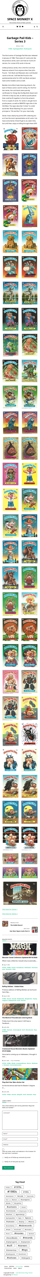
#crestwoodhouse (21, 1063)
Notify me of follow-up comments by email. (18, 1157)
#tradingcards (28, 49)
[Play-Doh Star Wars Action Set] (20, 1074)
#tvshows (5, 1031)
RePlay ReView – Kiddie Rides (13, 986)
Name (5, 1133)
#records (28, 1237)
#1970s (4, 967)
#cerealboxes (20, 967)
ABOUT (20, 1268)
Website (5, 1144)
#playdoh (19, 1094)
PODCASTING (8, 1268)
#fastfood (9, 1214)
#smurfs (23, 1000)
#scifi (18, 1000)
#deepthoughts (23, 1211)
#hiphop (21, 1222)
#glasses (28, 1218)
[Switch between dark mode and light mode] (34, 26)
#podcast (31, 1233)
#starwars (29, 1094)
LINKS (15, 1268)
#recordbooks (11, 1238)
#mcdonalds (17, 1229)
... (36, 961)
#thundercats (29, 1030)
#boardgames (25, 1200)
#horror (29, 1063)
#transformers (22, 1254)
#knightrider (28, 999)
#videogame (25, 1258)
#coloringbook (17, 1030)
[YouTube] (22, 26)
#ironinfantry (10, 1226)
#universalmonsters (15, 1065)
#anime (9, 999)
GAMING (26, 1266)
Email (5, 1139)
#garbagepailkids (18, 49)
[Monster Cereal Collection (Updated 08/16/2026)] (20, 949)
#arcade (14, 999)
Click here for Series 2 (9, 914)
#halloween (27, 967)
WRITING (11, 1266)
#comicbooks (11, 1211)
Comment (6, 1113)
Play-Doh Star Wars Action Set (13, 1082)
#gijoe (19, 1218)
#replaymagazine (11, 1242)
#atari (7, 1199)
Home (6, 1266)
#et (30, 1211)
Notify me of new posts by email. (15, 1161)
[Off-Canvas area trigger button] (3, 26)
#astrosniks (30, 1196)
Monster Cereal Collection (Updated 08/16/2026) (19, 957)
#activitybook (10, 1196)
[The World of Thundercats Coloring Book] (20, 1009)
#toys (14, 969)
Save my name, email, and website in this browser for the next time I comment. (19, 1152)
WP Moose (14, 1275)
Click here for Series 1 (9, 909)
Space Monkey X (20, 19)
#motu (8, 1233)
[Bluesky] (17, 26)
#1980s (10, 49)
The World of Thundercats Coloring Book (17, 1018)
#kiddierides (20, 999)
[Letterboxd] (20, 26)
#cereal (14, 967)
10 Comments (16, 1060)
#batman (14, 1200)
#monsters (9, 969)
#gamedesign (20, 1214)
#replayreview (12, 1000)
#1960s (8, 1187)
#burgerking (17, 1203)
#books (14, 1063)
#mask (8, 1229)
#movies (14, 1094)
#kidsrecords (25, 1225)
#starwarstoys (11, 1250)
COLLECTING (19, 1266)
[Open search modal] (37, 26)
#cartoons (9, 1030)
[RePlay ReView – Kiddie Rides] (20, 978)
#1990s (26, 1192)
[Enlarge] (35, 883)
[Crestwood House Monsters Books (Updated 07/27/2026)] (20, 1041)
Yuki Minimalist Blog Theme (24, 1273)
